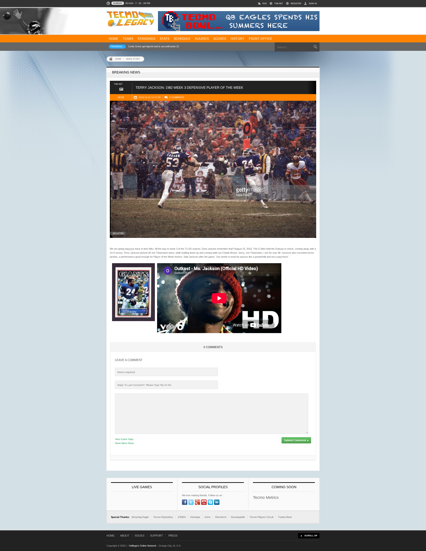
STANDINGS (146, 38)
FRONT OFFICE (260, 38)
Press (173, 535)
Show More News (124, 443)
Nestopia (195, 517)
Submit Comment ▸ (296, 440)
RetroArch (220, 517)
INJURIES (202, 38)
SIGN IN (313, 3)
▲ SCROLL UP (308, 535)
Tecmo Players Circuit (261, 517)
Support (156, 535)
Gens (208, 517)
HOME (113, 38)
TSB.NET (278, 3)
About (124, 535)
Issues (139, 535)
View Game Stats (124, 439)
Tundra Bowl (285, 517)
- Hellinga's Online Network (141, 545)
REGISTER (296, 3)
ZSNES (182, 517)
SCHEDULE (182, 38)
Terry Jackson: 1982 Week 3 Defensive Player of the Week (189, 87)
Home (118, 59)
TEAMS (127, 38)
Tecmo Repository (163, 517)
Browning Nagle (140, 517)
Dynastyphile (238, 517)
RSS (264, 3)
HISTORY (237, 38)
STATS (164, 38)
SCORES (219, 38)
